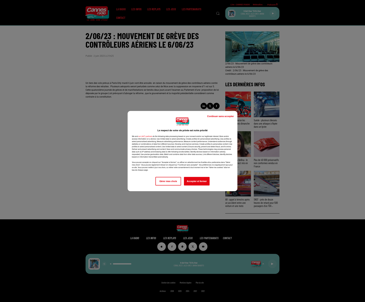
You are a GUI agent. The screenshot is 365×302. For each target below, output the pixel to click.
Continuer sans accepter (220, 116)
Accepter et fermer (197, 181)
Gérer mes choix (168, 181)
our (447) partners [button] (145, 136)
